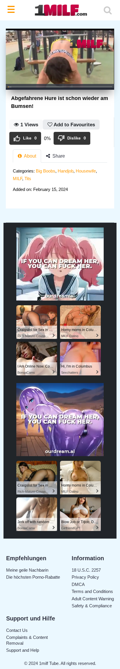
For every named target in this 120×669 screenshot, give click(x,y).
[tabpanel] (60, 182)
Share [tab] (58, 156)
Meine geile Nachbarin (27, 570)
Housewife (86, 170)
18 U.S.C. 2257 (86, 570)
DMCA (78, 584)
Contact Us (17, 630)
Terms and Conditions (92, 591)
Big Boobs (45, 170)
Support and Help (22, 650)
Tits (27, 178)
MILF (17, 178)
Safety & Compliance (92, 605)
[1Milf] (60, 10)
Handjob (65, 170)
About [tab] (29, 156)
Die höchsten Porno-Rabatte (33, 577)
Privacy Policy (85, 577)
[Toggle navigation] (12, 10)
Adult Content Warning (93, 598)
